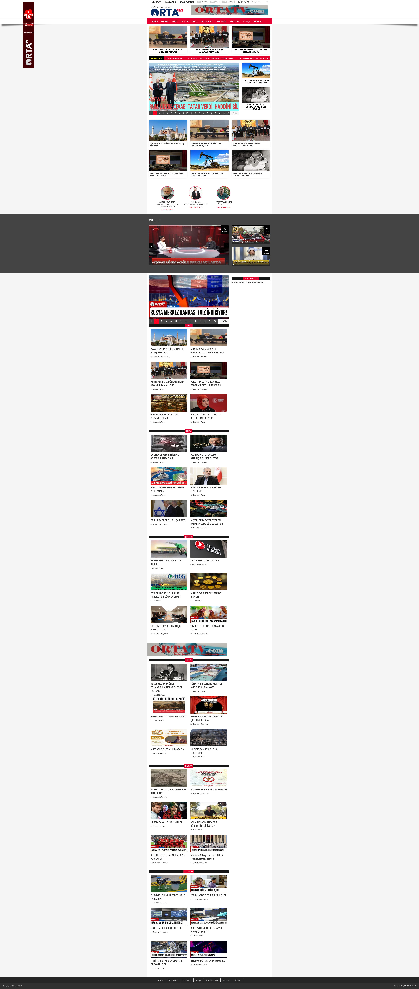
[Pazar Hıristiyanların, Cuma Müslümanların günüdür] (251, 256)
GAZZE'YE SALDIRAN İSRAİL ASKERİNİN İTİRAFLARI (246, 58)
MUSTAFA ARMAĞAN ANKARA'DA (167, 749)
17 (215, 113)
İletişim (237, 980)
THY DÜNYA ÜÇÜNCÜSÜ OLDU (205, 560)
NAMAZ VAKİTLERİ (187, 2)
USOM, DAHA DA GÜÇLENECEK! (166, 928)
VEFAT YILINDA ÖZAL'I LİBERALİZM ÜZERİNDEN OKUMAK (198, 58)
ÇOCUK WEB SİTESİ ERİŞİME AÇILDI (208, 895)
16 (211, 113)
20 (228, 113)
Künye (198, 980)
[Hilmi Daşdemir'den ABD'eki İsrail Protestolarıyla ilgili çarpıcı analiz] (251, 234)
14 (203, 113)
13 (199, 113)
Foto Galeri (187, 980)
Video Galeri (173, 980)
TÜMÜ (234, 113)
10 (187, 113)
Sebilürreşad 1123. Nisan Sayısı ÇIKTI (169, 716)
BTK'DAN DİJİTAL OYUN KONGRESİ (207, 960)
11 (191, 113)
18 (220, 113)
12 (195, 113)
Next (226, 245)
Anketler (160, 980)
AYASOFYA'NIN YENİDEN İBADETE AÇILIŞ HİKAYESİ (248, 282)
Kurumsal (226, 980)
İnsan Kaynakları (212, 980)
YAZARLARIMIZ (170, 2)
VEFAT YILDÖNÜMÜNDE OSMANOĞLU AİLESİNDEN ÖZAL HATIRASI (166, 687)
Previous (151, 245)
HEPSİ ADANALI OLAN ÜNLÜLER (167, 822)
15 (207, 113)
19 (224, 113)
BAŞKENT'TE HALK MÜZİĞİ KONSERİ (208, 789)
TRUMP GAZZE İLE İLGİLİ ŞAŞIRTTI (168, 520)
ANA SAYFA (156, 2)
